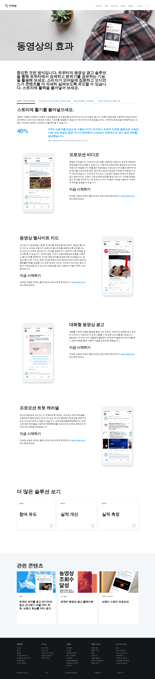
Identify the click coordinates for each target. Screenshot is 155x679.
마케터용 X (120, 655)
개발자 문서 (95, 650)
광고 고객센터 (71, 655)
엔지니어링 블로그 (97, 660)
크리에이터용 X (71, 653)
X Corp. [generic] (44, 644)
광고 (117, 648)
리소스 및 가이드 (122, 653)
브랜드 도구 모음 (47, 653)
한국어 (120, 673)
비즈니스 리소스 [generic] (121, 644)
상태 (18, 650)
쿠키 (46, 673)
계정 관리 (69, 658)
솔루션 (123, 6)
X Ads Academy (121, 663)
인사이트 (99, 6)
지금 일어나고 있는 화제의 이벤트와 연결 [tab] (54, 101)
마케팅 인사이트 (121, 658)
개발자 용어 (95, 663)
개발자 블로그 (96, 658)
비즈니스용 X (120, 650)
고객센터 (69, 648)
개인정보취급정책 (71, 673)
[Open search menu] (147, 5)
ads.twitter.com (128, 196)
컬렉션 (131, 6)
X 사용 (68, 650)
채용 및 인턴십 (47, 655)
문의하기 (69, 665)
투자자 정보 (46, 658)
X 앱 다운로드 (21, 663)
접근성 (19, 653)
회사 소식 (45, 650)
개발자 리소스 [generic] (95, 644)
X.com (19, 648)
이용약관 (97, 673)
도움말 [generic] (68, 644)
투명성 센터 (21, 660)
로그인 (139, 6)
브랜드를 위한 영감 (122, 660)
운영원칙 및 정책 (72, 663)
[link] (36, 597)
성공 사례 (114, 6)
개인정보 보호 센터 (23, 658)
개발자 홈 (94, 648)
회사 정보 (45, 648)
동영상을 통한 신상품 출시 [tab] (84, 101)
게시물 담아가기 (22, 655)
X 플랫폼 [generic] (20, 644)
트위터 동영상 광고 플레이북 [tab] (109, 101)
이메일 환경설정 (72, 660)
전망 (106, 6)
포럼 (92, 653)
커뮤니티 (94, 655)
